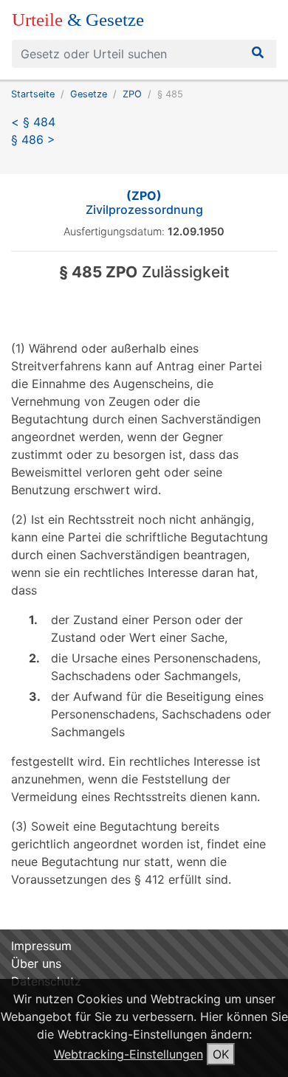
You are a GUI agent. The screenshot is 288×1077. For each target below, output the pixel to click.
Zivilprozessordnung (144, 202)
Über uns (36, 963)
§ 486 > (33, 139)
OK (221, 1054)
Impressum (41, 945)
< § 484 (33, 121)
